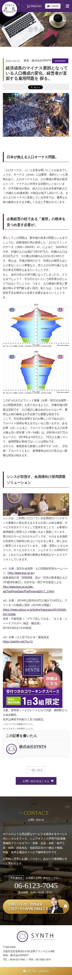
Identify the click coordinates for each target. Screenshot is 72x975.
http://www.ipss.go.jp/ (21, 573)
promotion (60, 60)
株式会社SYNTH (32, 746)
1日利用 (54, 5)
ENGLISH (35, 6)
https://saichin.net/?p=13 (18, 641)
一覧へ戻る (36, 770)
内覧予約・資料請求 (37, 971)
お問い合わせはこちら (36, 781)
